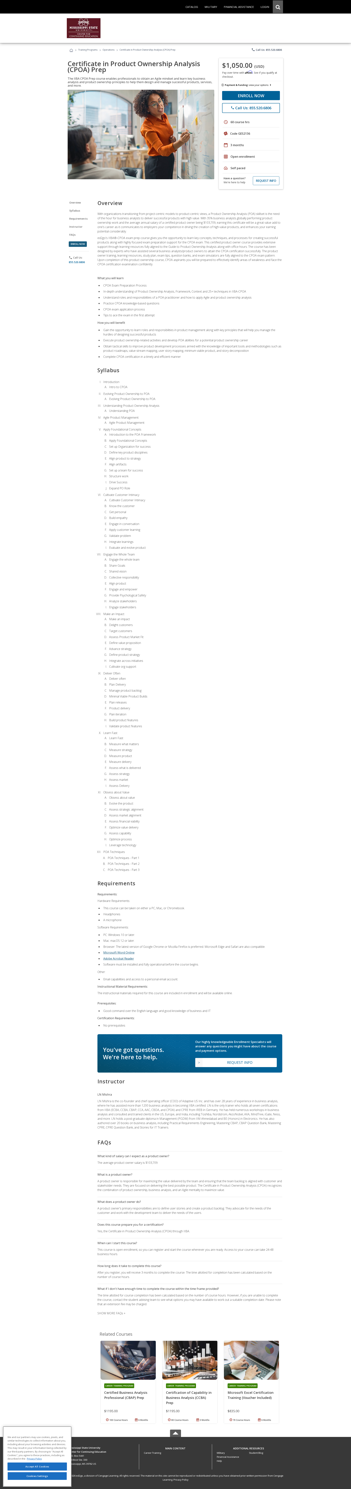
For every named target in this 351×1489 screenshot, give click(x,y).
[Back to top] (175, 1447)
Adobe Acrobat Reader (118, 959)
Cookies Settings (37, 1475)
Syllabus (74, 210)
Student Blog (256, 1452)
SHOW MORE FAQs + (111, 1313)
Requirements (78, 218)
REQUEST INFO (266, 181)
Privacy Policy (180, 1479)
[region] (37, 1456)
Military (221, 1452)
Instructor (76, 226)
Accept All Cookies (37, 1466)
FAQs (72, 234)
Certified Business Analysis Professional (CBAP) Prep (125, 1395)
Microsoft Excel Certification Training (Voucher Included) (250, 1395)
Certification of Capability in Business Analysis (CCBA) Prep (189, 1397)
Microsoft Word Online (119, 953)
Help (219, 1461)
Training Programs (87, 49)
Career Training (152, 1452)
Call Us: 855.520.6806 (266, 50)
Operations (108, 49)
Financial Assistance (228, 1456)
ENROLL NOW (251, 95)
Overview (75, 202)
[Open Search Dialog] (278, 6)
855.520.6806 (77, 262)
